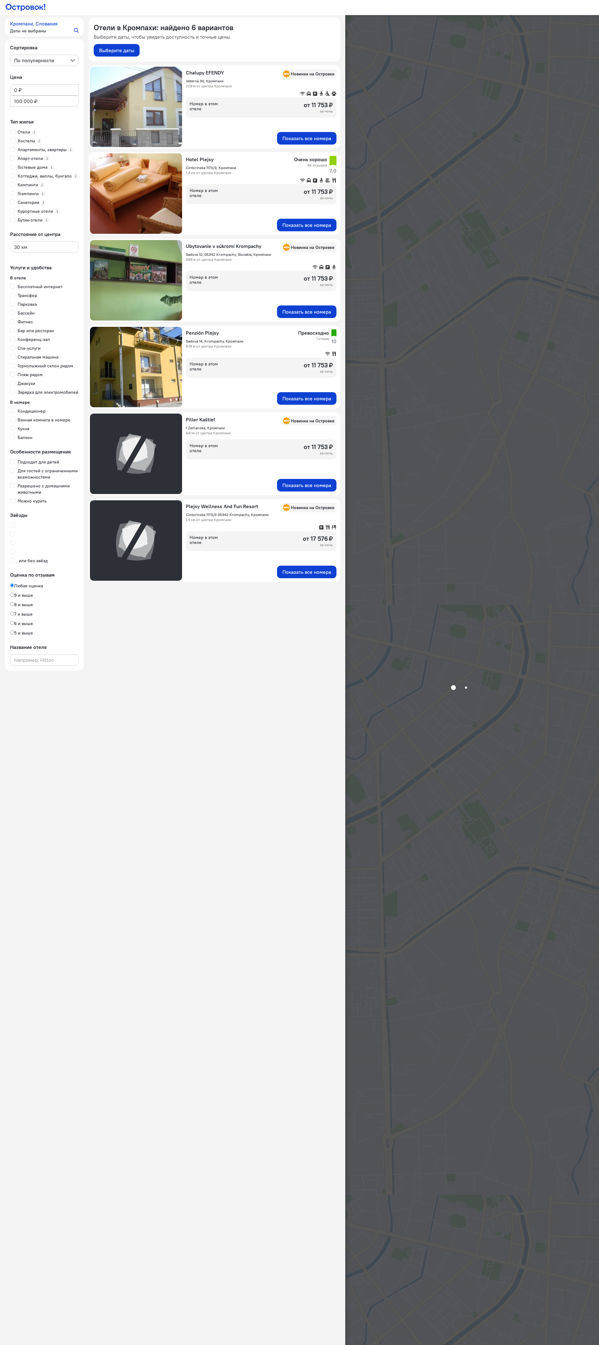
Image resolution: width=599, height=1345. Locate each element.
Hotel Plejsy (200, 159)
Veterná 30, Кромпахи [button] (205, 81)
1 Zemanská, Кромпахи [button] (205, 427)
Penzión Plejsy (202, 333)
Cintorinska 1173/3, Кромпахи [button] (211, 167)
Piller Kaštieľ (200, 419)
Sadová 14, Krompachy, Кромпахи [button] (214, 341)
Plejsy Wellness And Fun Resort (222, 506)
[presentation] (44, 60)
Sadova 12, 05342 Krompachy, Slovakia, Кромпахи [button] (228, 254)
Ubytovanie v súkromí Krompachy (223, 246)
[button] (44, 27)
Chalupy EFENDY (205, 72)
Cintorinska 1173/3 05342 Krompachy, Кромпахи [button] (227, 514)
